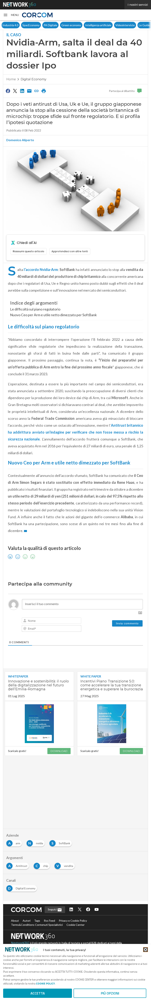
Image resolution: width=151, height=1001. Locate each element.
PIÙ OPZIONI (110, 993)
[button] (11, 14)
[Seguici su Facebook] (88, 909)
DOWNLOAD (59, 751)
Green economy (71, 25)
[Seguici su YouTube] (96, 909)
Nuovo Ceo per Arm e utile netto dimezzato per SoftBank (53, 315)
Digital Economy (33, 79)
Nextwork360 (20, 943)
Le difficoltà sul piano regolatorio (35, 309)
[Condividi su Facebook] (8, 91)
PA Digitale (50, 25)
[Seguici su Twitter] (79, 909)
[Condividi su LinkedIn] (22, 91)
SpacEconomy (31, 25)
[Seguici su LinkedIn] (71, 909)
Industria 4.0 (10, 25)
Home (11, 79)
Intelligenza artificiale (98, 25)
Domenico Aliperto (20, 140)
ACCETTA (37, 993)
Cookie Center (75, 924)
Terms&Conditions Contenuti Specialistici (37, 924)
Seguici (52, 909)
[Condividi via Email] (29, 91)
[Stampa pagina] (44, 91)
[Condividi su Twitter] (15, 91)
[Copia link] (36, 91)
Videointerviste (125, 25)
